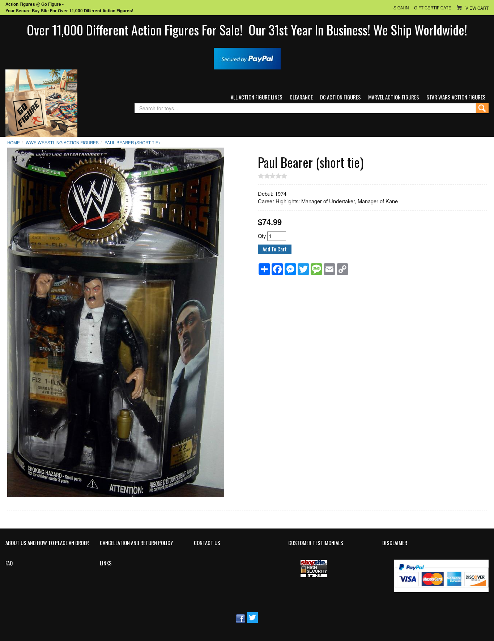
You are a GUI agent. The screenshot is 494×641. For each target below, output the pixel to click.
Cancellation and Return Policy (136, 543)
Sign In (401, 7)
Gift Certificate (432, 7)
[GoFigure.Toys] (41, 102)
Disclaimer (394, 543)
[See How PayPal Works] (247, 57)
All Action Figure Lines (256, 97)
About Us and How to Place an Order (47, 543)
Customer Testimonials (315, 543)
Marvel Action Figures (393, 97)
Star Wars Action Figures (456, 97)
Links (106, 563)
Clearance (301, 97)
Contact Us (207, 543)
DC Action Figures (340, 97)
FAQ (9, 563)
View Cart (477, 8)
